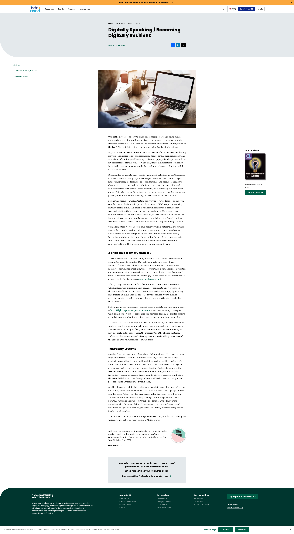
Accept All (242, 530)
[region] (147, 530)
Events (61, 9)
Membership (85, 9)
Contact (122, 507)
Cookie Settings (209, 530)
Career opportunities (128, 501)
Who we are (124, 499)
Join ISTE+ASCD (246, 9)
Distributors (198, 501)
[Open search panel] (222, 9)
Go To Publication (255, 192)
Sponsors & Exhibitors (202, 504)
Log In (260, 9)
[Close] (290, 529)
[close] (292, 2)
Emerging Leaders (164, 501)
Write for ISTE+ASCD (165, 507)
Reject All (225, 530)
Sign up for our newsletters (243, 496)
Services (71, 9)
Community (162, 504)
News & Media (125, 504)
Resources (49, 9)
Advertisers (198, 499)
